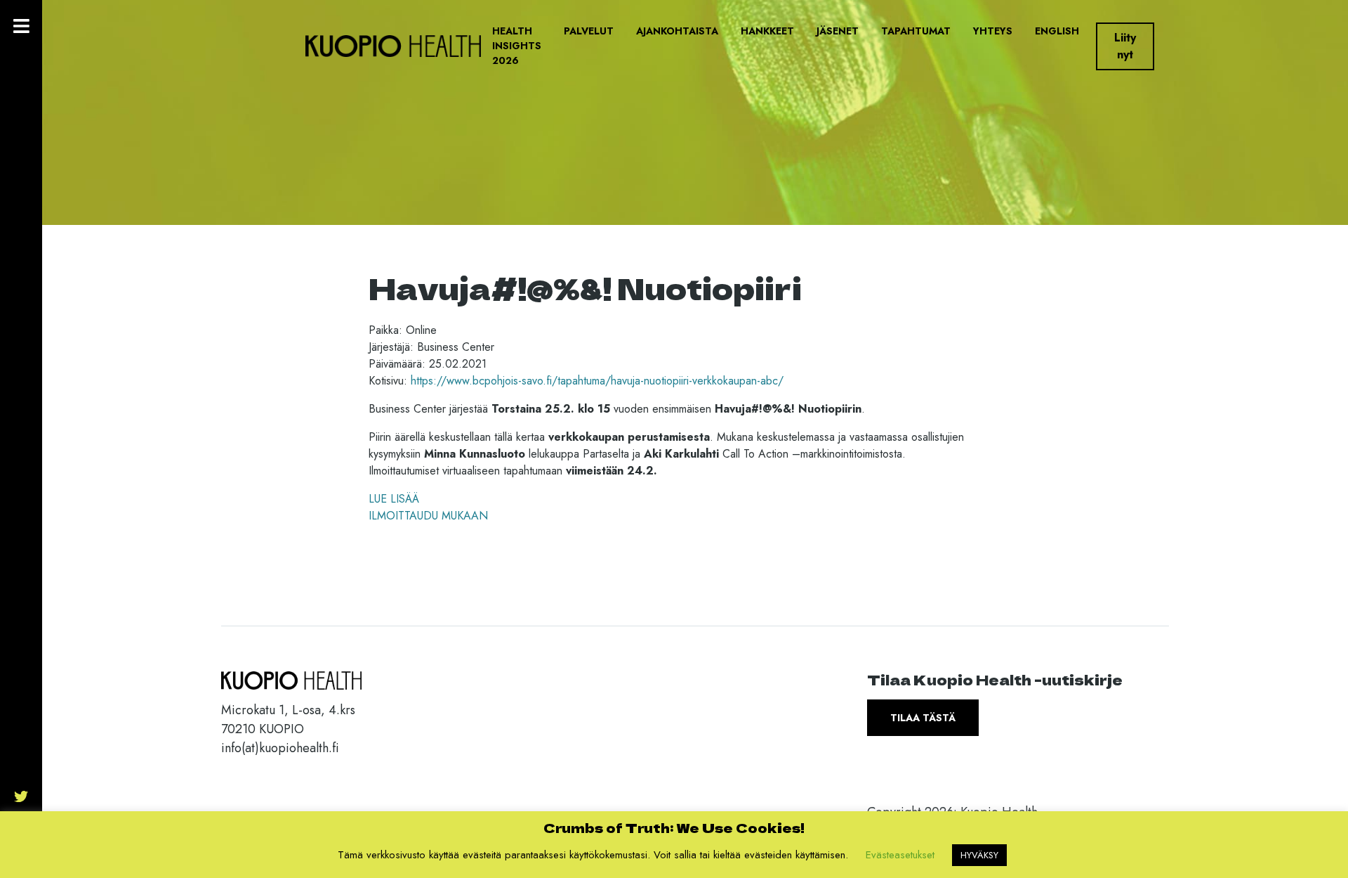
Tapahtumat (916, 31)
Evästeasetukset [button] (900, 855)
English (1057, 31)
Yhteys (992, 31)
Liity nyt (1125, 46)
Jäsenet (838, 31)
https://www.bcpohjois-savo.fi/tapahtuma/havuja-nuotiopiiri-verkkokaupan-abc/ (597, 381)
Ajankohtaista (677, 31)
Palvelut (589, 31)
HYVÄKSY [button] (979, 855)
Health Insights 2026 (516, 45)
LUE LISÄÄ (394, 499)
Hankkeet (767, 31)
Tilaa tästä (923, 718)
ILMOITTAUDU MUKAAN (428, 516)
